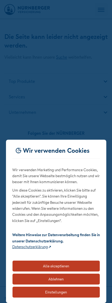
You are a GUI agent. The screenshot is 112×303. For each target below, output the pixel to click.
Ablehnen (56, 279)
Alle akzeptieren (56, 266)
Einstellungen (56, 292)
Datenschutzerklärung (30, 246)
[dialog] (56, 221)
